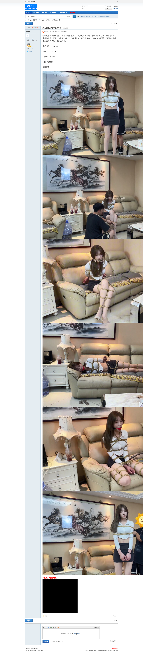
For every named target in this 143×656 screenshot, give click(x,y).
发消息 (30, 51)
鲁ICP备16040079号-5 (40, 650)
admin (28, 31)
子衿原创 (93, 16)
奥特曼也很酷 (107, 16)
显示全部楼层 (64, 31)
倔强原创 (53, 12)
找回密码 (116, 6)
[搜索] (74, 16)
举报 (114, 616)
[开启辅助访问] (115, 1)
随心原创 (36, 12)
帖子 (68, 16)
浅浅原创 (44, 12)
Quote (53, 627)
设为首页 (27, 1)
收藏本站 (33, 1)
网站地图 (114, 648)
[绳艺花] (31, 10)
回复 (46, 616)
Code (56, 627)
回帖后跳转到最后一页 (57, 641)
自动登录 (109, 6)
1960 (28, 39)
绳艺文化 (35, 20)
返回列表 (114, 23)
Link (51, 627)
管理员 (28, 44)
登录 (75, 634)
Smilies (58, 627)
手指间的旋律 (63, 12)
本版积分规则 (112, 641)
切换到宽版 (117, 1)
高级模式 (96, 627)
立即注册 (116, 9)
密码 (83, 9)
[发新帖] (29, 23)
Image (48, 627)
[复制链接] (65, 28)
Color (46, 627)
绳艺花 (28, 12)
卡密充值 (72, 12)
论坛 (29, 20)
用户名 (83, 6)
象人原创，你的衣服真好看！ (53, 20)
